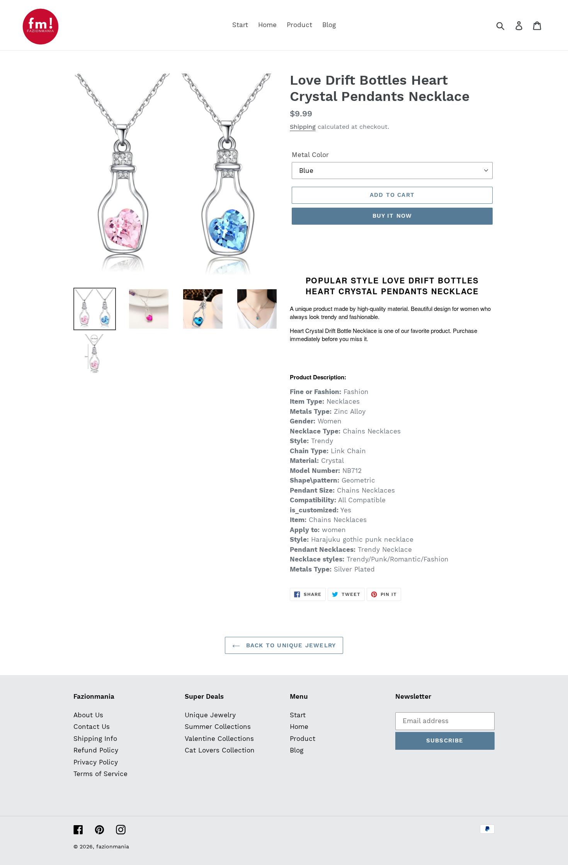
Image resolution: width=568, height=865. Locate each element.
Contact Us (91, 726)
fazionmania (112, 846)
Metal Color (310, 155)
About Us (88, 715)
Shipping (303, 126)
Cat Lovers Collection (220, 750)
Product (302, 738)
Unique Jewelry (210, 715)
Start (298, 715)
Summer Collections (218, 726)
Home (299, 726)
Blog (296, 750)
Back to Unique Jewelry (290, 645)
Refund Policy (95, 750)
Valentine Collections (219, 738)
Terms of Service (100, 774)
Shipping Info (95, 738)
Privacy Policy (95, 762)
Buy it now (392, 215)
